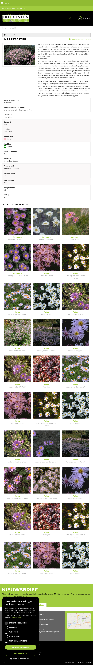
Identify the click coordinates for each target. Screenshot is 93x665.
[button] (20, 658)
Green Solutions (69, 662)
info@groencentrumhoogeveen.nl (48, 632)
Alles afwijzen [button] (20, 653)
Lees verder (16, 618)
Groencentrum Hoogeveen (44, 619)
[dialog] (20, 630)
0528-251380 (40, 629)
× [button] (36, 599)
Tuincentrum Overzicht (83, 662)
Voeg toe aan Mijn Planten (81, 39)
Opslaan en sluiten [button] (20, 647)
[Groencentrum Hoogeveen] (16, 18)
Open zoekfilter (11, 35)
